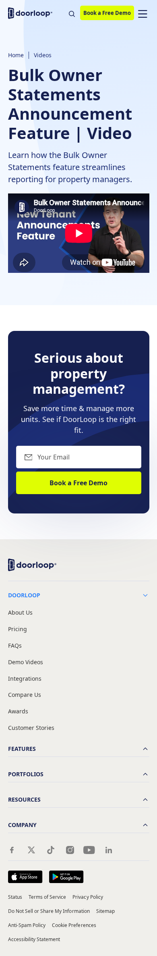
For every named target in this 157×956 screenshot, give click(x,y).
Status (15, 897)
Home (16, 55)
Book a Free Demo (107, 13)
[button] (142, 13)
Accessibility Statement (34, 939)
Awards (18, 711)
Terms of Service (47, 897)
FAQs (15, 645)
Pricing (17, 629)
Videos (43, 55)
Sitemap (105, 911)
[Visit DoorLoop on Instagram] (70, 850)
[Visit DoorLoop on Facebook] (12, 850)
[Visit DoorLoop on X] (31, 850)
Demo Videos (25, 662)
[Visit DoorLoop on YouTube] (89, 850)
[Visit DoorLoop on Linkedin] (109, 850)
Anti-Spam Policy (27, 925)
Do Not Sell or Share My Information (49, 911)
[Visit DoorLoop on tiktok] (51, 850)
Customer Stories (31, 728)
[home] (32, 13)
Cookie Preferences (74, 925)
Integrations (24, 678)
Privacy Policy (87, 897)
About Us (20, 612)
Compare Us (24, 695)
